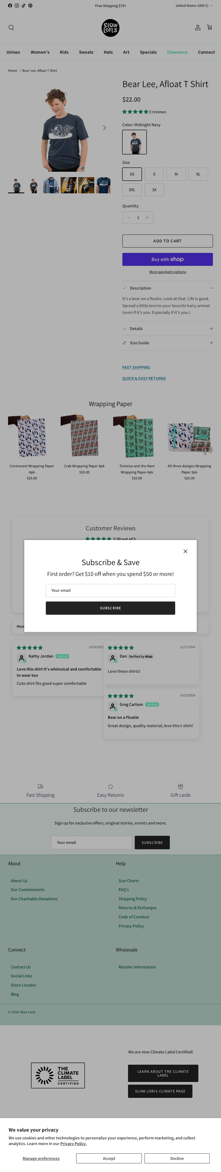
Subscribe (110, 608)
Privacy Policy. (73, 1143)
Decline (177, 1158)
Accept (109, 1158)
